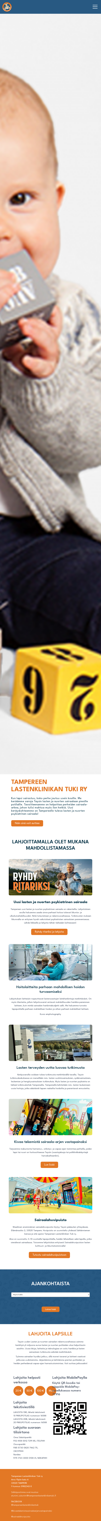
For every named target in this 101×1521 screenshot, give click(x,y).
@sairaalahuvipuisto (20, 1517)
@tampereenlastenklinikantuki (25, 1505)
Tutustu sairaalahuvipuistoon (49, 1255)
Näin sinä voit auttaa (27, 823)
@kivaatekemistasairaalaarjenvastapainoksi (31, 1511)
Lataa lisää (50, 1309)
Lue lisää (49, 1165)
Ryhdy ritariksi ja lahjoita (49, 932)
